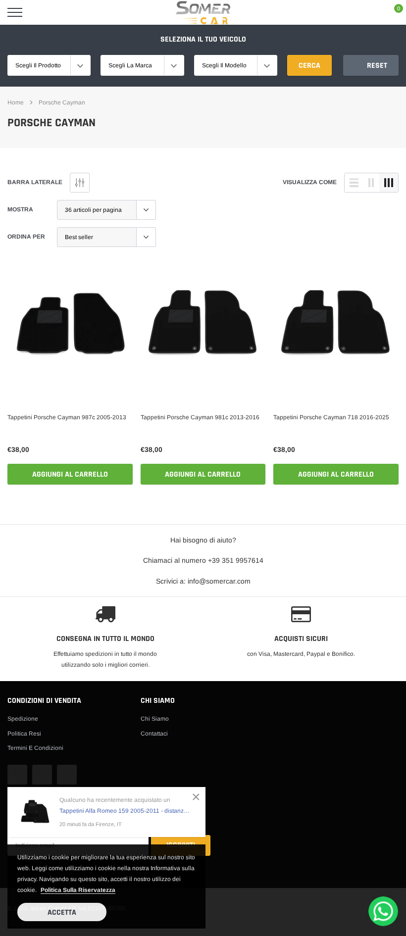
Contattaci (154, 733)
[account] (369, 12)
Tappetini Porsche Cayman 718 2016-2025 (331, 417)
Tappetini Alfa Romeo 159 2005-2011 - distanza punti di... (125, 810)
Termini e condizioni (35, 747)
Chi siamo (155, 718)
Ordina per (26, 236)
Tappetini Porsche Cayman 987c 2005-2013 (66, 417)
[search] (40, 12)
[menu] (14, 12)
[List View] (354, 182)
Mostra (20, 209)
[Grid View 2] (371, 182)
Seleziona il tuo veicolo (203, 39)
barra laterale (34, 182)
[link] (70, 324)
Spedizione (22, 718)
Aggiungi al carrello (70, 474)
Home (15, 102)
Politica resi (24, 733)
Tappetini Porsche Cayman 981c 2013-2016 (200, 417)
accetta (62, 912)
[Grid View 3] (388, 182)
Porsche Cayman (62, 102)
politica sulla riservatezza (78, 890)
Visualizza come (310, 182)
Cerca (309, 65)
